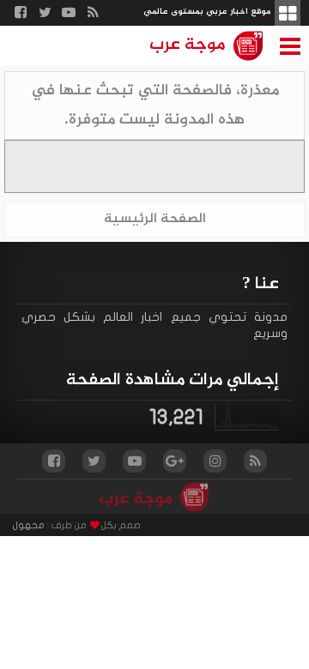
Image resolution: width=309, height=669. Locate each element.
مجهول (29, 525)
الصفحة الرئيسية (155, 219)
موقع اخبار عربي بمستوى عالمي (206, 11)
